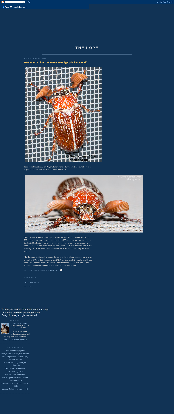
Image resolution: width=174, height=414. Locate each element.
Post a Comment (32, 282)
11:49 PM (53, 270)
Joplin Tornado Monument (15, 374)
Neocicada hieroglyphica (15, 351)
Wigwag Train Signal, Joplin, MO (15, 389)
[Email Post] (60, 270)
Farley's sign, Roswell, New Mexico (15, 354)
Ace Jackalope (20, 323)
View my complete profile (15, 340)
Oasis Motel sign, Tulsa (15, 371)
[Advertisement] (87, 17)
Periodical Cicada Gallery (15, 368)
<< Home (28, 286)
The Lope (87, 48)
